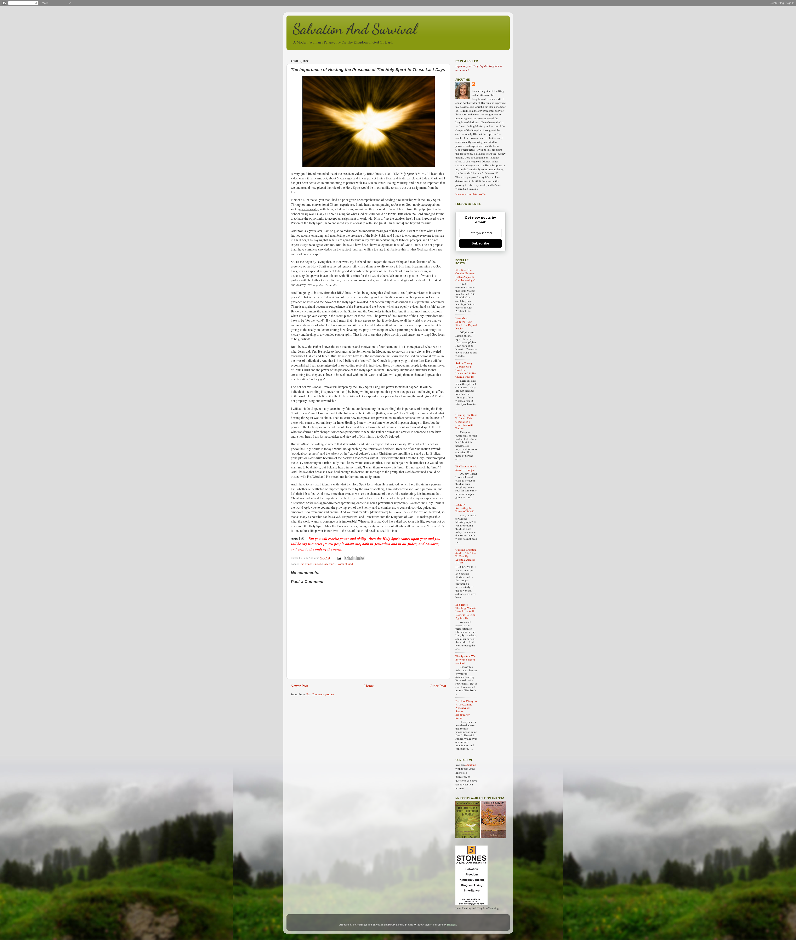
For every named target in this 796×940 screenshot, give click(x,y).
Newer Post (299, 685)
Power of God (345, 564)
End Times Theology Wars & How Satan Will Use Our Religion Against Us (465, 611)
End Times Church (310, 564)
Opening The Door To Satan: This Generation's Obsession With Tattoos (466, 421)
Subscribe (480, 243)
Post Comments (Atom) (320, 694)
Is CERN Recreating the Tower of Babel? (464, 508)
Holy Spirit (328, 564)
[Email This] (347, 558)
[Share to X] (354, 558)
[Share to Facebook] (358, 558)
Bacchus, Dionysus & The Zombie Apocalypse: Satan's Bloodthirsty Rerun (466, 709)
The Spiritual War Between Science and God (465, 659)
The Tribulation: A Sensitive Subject (466, 468)
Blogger (451, 924)
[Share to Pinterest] (362, 558)
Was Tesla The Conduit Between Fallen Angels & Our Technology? (465, 275)
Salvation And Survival (355, 29)
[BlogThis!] (350, 558)
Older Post (438, 685)
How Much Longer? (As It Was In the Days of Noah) (466, 323)
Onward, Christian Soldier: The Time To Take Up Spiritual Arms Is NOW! (466, 556)
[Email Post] (339, 558)
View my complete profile (470, 194)
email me (470, 765)
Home (369, 685)
